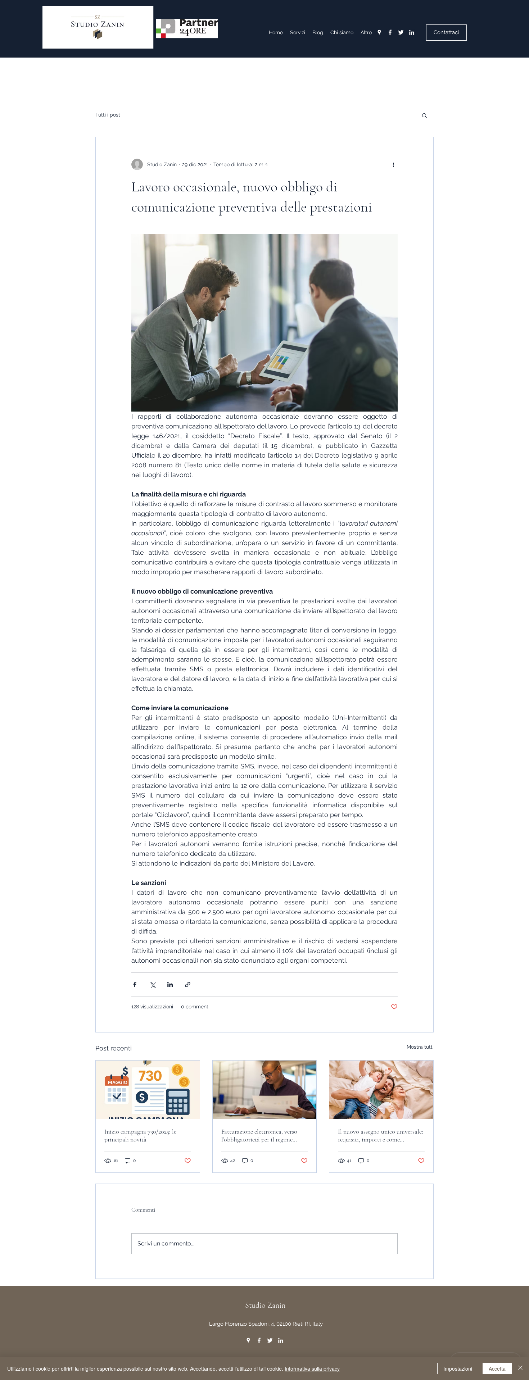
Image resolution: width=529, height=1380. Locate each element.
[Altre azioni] (393, 164)
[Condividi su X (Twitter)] (152, 984)
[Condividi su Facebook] (134, 984)
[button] (424, 115)
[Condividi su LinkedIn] (170, 984)
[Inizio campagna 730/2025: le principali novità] (148, 1090)
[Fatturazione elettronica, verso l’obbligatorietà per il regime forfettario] (265, 1090)
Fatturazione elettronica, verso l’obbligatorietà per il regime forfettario (259, 1135)
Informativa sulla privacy (312, 1368)
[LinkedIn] (411, 32)
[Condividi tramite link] (187, 984)
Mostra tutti (420, 1047)
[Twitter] (400, 32)
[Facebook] (390, 32)
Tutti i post (107, 115)
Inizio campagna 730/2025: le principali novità (140, 1135)
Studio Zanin (265, 1305)
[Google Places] (379, 32)
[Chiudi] (520, 1368)
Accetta (497, 1368)
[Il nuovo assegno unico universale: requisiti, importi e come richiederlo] (381, 1090)
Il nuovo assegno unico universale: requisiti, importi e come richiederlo (380, 1135)
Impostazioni (457, 1368)
